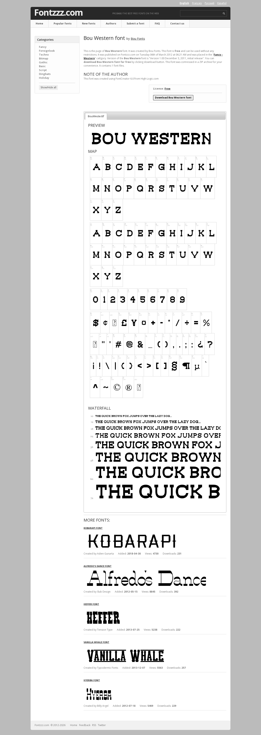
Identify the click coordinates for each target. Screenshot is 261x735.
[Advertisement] (57, 162)
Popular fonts (63, 23)
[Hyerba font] (145, 685)
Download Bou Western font (173, 97)
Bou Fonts (138, 38)
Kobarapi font (93, 527)
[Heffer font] (145, 609)
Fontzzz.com (58, 12)
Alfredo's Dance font (98, 566)
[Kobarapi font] (145, 533)
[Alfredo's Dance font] (145, 571)
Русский (209, 3)
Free (167, 88)
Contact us (177, 23)
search (224, 13)
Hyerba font (92, 680)
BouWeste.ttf (96, 116)
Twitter (102, 725)
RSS (94, 725)
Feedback (84, 725)
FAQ (157, 23)
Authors (111, 23)
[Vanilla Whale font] (145, 647)
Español (222, 3)
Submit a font (135, 23)
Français (197, 3)
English (184, 3)
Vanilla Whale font (96, 642)
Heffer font (91, 604)
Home (39, 23)
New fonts (88, 23)
